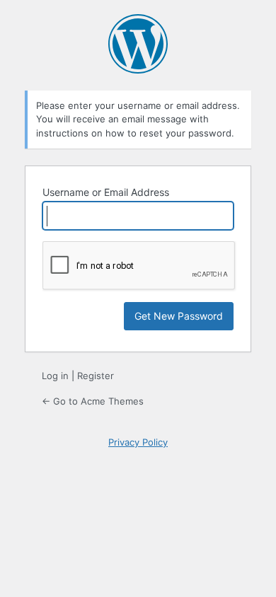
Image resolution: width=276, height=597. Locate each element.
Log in (55, 375)
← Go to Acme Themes (93, 401)
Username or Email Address (105, 192)
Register (95, 375)
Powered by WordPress (138, 44)
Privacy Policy (138, 442)
